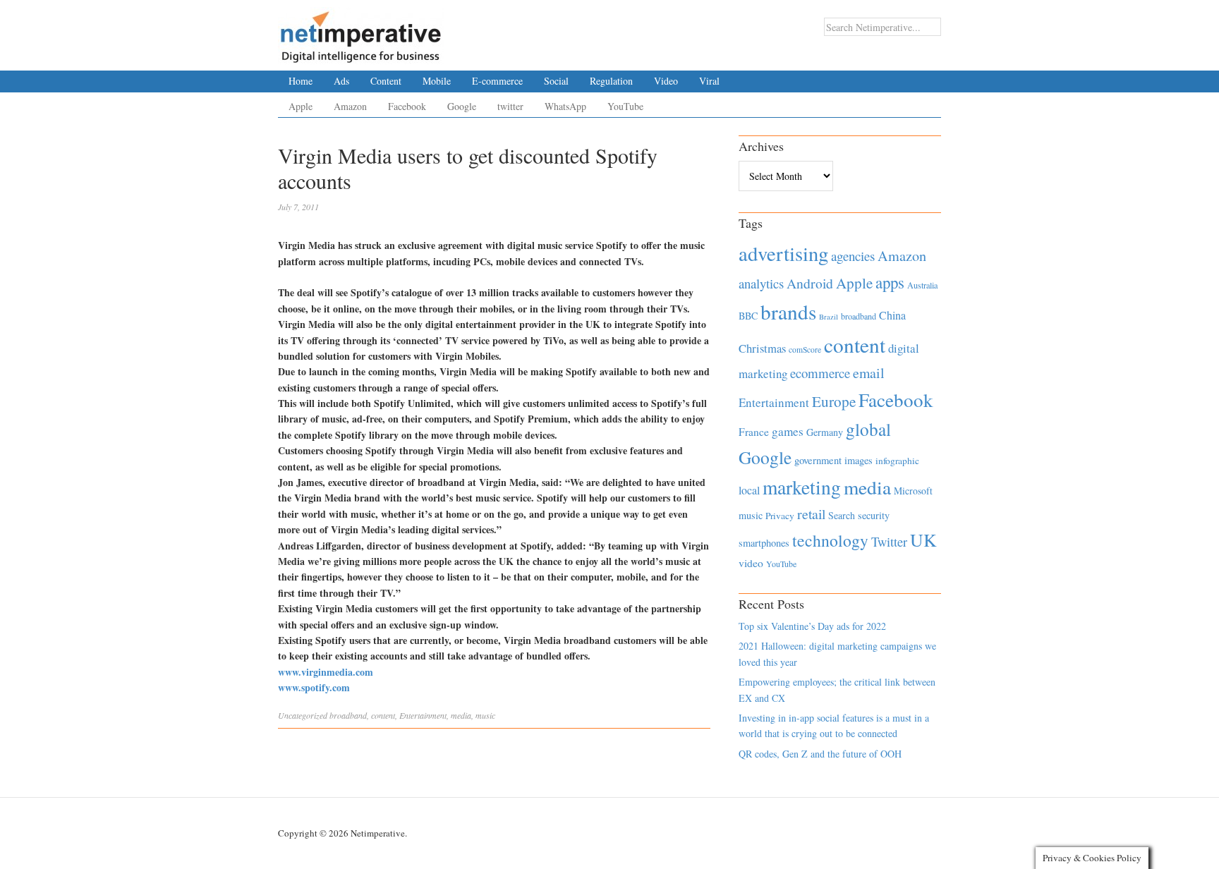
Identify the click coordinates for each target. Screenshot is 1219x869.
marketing (802, 487)
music (485, 715)
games (787, 431)
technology (830, 540)
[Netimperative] (361, 31)
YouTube (625, 106)
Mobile (437, 80)
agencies (853, 256)
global (868, 429)
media (461, 715)
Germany (824, 432)
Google (461, 106)
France (754, 432)
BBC (748, 315)
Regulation (611, 80)
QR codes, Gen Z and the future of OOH (820, 753)
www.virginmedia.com (325, 671)
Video (666, 80)
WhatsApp (565, 106)
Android (810, 283)
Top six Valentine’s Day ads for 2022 (812, 626)
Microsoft (913, 490)
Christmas (762, 348)
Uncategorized (302, 715)
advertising (783, 253)
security (874, 515)
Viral (709, 80)
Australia (922, 285)
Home (301, 80)
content (383, 715)
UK (923, 540)
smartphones (764, 542)
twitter (510, 106)
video (751, 563)
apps (889, 282)
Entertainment (423, 715)
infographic (897, 460)
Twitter (889, 541)
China (892, 315)
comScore (805, 349)
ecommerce (820, 373)
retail (811, 513)
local (749, 489)
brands (788, 311)
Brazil (828, 317)
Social (556, 80)
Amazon (350, 106)
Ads (341, 80)
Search (841, 515)
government (818, 460)
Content (385, 80)
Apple (301, 106)
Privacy (779, 515)
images (858, 460)
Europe (834, 401)
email (869, 372)
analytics (761, 283)
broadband (348, 715)
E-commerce (497, 80)
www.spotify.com (314, 687)
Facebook (407, 106)
